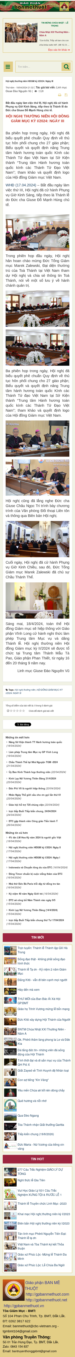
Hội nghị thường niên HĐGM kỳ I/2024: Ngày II (35, 847)
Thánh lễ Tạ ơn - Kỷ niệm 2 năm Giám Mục (42, 971)
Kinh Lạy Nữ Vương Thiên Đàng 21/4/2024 (32, 778)
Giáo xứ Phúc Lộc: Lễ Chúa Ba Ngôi (41, 1265)
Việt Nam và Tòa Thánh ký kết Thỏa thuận (41, 1246)
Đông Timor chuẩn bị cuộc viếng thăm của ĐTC (35, 874)
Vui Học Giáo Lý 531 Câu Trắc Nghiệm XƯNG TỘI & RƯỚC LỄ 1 (40, 1192)
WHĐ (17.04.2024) (21, 185)
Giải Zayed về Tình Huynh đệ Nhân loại (43, 1070)
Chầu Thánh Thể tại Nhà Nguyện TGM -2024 (33, 762)
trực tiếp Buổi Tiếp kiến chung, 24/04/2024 (32, 811)
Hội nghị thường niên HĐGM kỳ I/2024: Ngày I (34, 857)
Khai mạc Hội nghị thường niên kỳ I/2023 (44, 1214)
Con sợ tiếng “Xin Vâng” (33, 1080)
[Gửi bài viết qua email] (53, 94)
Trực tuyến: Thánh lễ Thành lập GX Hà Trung (43, 950)
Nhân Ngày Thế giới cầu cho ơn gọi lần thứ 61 (35, 794)
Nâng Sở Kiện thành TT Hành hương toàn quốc (35, 742)
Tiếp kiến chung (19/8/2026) (36, 1134)
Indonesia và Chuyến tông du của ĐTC (30, 867)
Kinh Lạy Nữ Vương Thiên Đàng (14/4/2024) (33, 910)
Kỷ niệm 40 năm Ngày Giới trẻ (26, 893)
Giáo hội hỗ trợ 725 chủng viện (26, 804)
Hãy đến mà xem (29, 990)
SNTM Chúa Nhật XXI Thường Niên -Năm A (42, 1031)
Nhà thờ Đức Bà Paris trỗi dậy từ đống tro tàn (34, 883)
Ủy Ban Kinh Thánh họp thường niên (29, 772)
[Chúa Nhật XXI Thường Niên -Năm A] (21, 32)
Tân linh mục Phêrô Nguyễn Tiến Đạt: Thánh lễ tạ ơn (42, 1236)
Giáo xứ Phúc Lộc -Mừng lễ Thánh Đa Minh (42, 1256)
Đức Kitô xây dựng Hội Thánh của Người (44, 1020)
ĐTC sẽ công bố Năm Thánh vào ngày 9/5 (32, 900)
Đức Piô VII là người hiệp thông (27, 788)
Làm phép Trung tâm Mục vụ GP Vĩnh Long (33, 752)
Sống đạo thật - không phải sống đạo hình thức (41, 961)
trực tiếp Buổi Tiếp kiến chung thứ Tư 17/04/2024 (36, 920)
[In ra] (60, 94)
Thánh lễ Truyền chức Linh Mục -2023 (42, 1204)
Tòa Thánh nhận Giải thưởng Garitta (41, 1125)
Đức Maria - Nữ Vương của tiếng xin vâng (41, 1147)
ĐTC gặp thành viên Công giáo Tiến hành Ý (33, 821)
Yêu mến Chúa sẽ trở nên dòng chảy (41, 1090)
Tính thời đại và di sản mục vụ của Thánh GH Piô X (44, 1062)
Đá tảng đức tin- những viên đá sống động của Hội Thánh (41, 1052)
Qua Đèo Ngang (28, 1115)
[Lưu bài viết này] (66, 94)
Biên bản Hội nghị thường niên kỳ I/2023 (44, 1223)
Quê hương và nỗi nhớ (32, 1101)
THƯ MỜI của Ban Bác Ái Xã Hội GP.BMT (39, 1001)
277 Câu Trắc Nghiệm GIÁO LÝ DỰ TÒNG (40, 1172)
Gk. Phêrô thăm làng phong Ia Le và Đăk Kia (44, 1042)
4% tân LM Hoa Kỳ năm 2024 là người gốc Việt (35, 837)
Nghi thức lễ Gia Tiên (31, 1180)
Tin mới (37, 937)
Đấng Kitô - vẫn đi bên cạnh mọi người (42, 980)
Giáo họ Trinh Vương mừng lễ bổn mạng (44, 1009)
